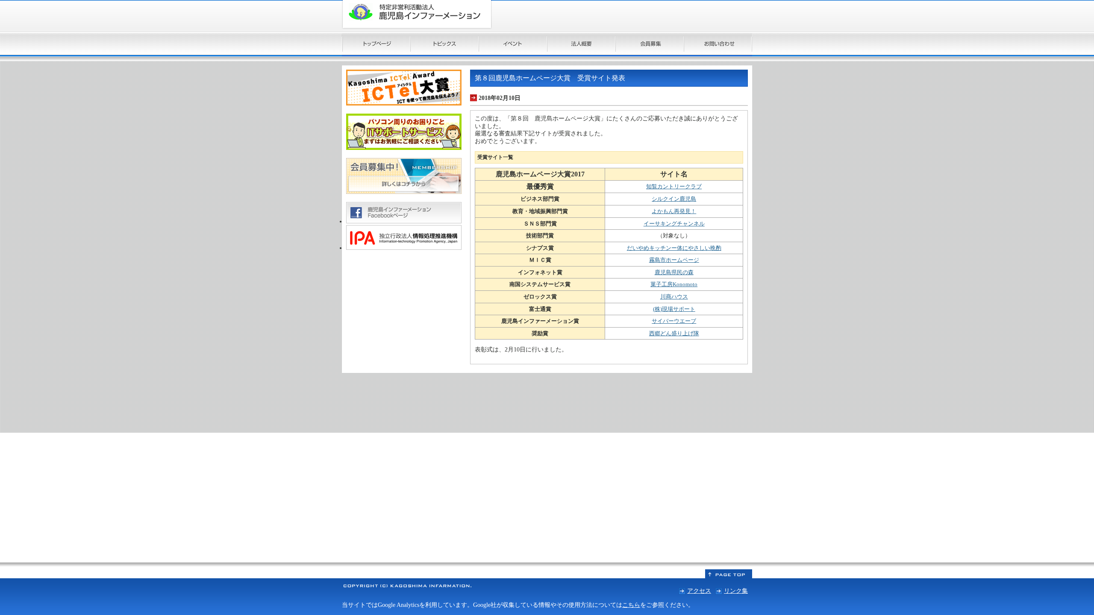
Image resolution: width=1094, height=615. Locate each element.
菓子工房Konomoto (673, 284)
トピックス (444, 45)
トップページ (376, 45)
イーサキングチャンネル (674, 223)
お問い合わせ (718, 45)
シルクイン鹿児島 (674, 199)
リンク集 (736, 590)
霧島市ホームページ (674, 260)
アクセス (699, 590)
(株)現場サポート (674, 309)
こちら (631, 604)
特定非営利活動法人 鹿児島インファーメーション (417, 14)
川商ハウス (674, 296)
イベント (513, 45)
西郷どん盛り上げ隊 (674, 333)
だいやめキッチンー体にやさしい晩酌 (674, 248)
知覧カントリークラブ (674, 186)
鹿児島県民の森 (674, 272)
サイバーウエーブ (674, 321)
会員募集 (649, 45)
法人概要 (581, 45)
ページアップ (728, 573)
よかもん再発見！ (674, 211)
